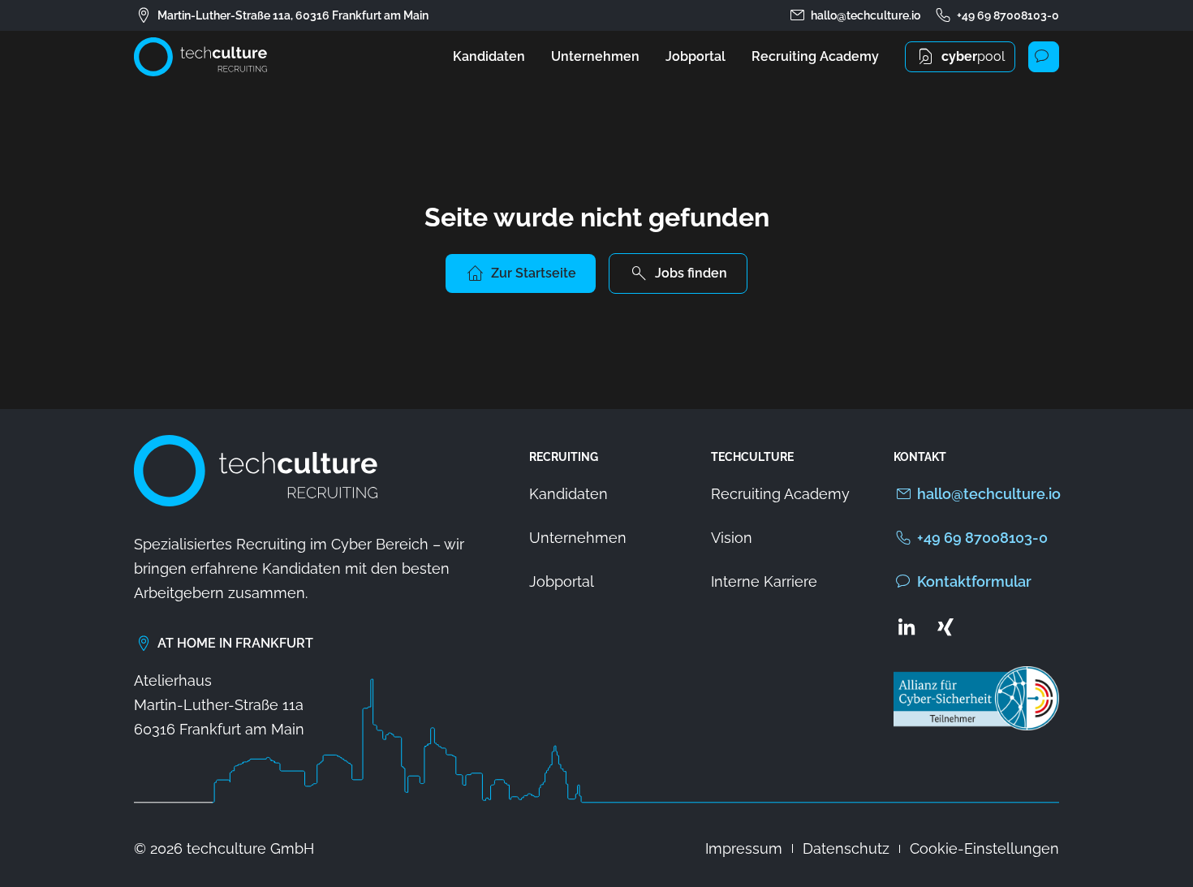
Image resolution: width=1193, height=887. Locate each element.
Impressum (743, 848)
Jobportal (695, 56)
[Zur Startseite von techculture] (200, 56)
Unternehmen (595, 56)
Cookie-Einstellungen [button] (984, 848)
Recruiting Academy (815, 56)
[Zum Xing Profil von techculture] (945, 626)
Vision (731, 537)
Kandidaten (489, 56)
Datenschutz (846, 848)
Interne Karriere (764, 581)
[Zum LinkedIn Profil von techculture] (907, 626)
